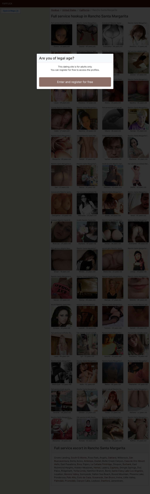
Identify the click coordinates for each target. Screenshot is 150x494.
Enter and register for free (75, 82)
